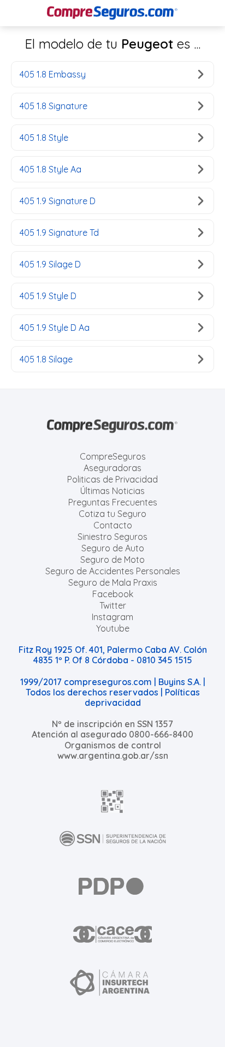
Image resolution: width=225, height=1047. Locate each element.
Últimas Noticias (112, 490)
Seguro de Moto (112, 559)
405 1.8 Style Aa (50, 169)
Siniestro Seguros (112, 536)
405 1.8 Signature (53, 105)
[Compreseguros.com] (112, 13)
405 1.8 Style (44, 137)
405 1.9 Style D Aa (55, 327)
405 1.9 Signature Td (59, 232)
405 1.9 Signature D (58, 200)
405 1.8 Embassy (53, 74)
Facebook (112, 594)
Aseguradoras (112, 467)
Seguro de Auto (112, 548)
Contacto (112, 525)
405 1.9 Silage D (50, 264)
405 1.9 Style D (48, 295)
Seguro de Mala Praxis (112, 582)
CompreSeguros (113, 456)
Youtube (112, 628)
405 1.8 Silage (46, 359)
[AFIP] (112, 801)
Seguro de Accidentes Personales (112, 571)
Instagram (112, 616)
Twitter (112, 605)
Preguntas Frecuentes (112, 502)
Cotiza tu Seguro (112, 513)
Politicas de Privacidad (112, 479)
